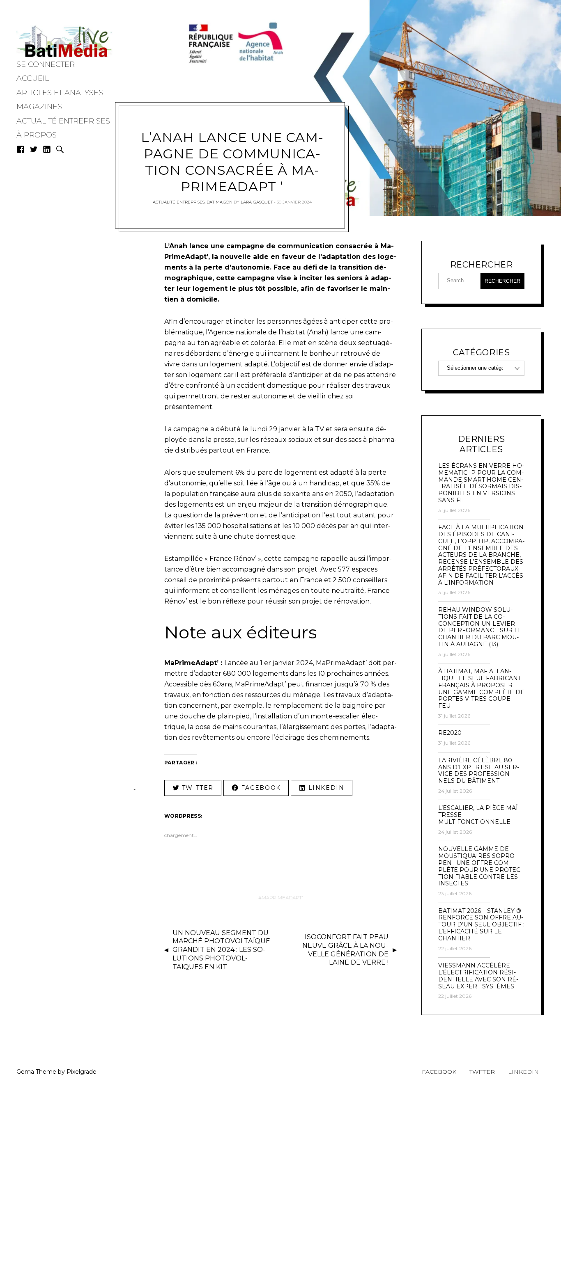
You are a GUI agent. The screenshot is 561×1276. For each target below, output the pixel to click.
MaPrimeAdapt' (282, 897)
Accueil (32, 78)
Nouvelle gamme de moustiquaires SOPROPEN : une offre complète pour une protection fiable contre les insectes (480, 866)
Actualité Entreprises (63, 121)
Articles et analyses (59, 92)
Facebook (439, 1071)
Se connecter (45, 64)
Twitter (482, 1071)
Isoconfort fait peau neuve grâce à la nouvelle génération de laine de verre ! (345, 949)
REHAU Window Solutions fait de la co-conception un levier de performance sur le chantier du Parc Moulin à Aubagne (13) (480, 627)
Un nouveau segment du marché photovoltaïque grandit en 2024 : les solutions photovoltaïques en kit (221, 950)
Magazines (39, 106)
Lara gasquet (257, 202)
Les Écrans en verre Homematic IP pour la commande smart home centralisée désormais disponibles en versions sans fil (481, 483)
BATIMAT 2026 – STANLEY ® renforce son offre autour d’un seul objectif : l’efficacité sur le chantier (481, 925)
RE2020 (450, 732)
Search (60, 149)
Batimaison (219, 202)
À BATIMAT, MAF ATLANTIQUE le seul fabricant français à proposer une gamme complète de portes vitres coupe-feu (481, 688)
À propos (36, 134)
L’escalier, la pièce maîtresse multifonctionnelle (479, 815)
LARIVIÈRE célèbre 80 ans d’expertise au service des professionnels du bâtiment (478, 770)
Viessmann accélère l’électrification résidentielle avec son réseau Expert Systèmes (478, 976)
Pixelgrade (82, 1071)
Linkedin (523, 1071)
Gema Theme (36, 1071)
